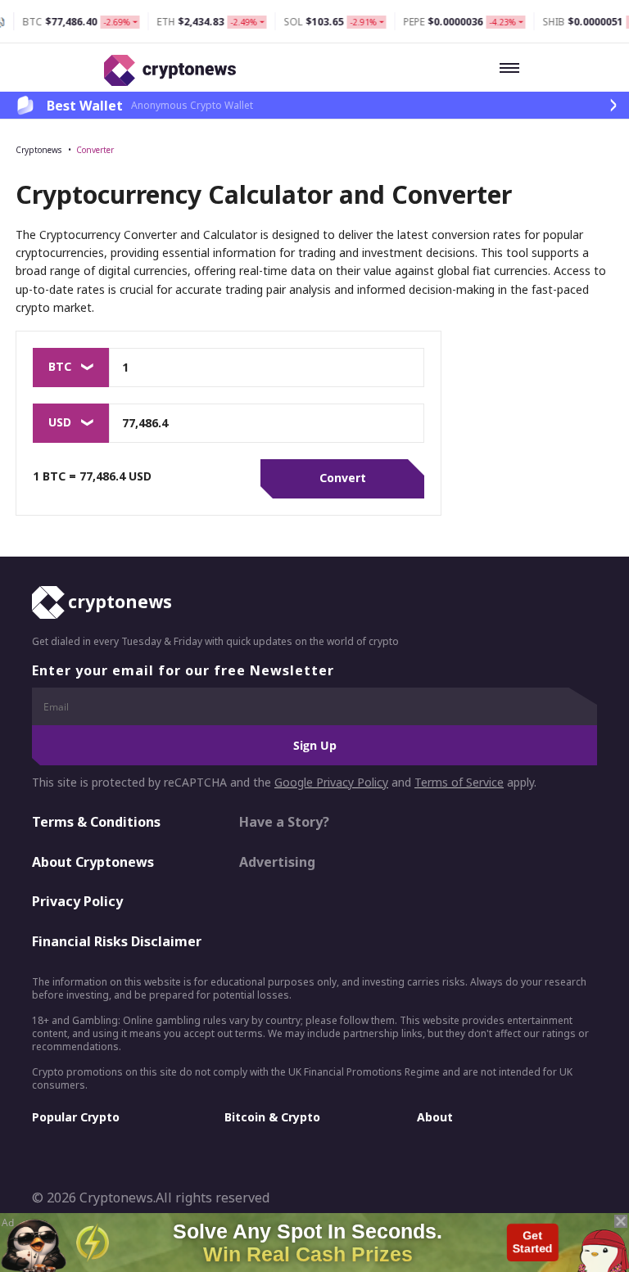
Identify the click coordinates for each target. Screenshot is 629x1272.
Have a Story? (284, 822)
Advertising (277, 862)
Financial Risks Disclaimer (116, 941)
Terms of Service (459, 782)
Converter (95, 150)
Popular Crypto (76, 1117)
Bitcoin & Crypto (272, 1117)
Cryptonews (38, 150)
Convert (342, 477)
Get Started (533, 1242)
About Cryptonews (93, 862)
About (435, 1117)
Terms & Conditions (96, 822)
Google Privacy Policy (331, 782)
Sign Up (315, 745)
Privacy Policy (77, 901)
